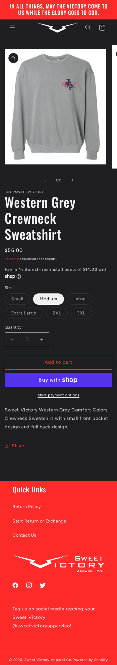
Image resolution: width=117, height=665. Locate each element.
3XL (84, 314)
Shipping (12, 259)
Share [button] (18, 445)
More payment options (59, 395)
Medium (48, 299)
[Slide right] (72, 180)
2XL (60, 314)
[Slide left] (45, 180)
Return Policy (26, 506)
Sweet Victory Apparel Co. (48, 660)
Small (20, 300)
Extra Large (27, 314)
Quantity (13, 327)
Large (82, 300)
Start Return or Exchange (39, 521)
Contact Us (24, 535)
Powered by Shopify (90, 660)
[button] (12, 28)
